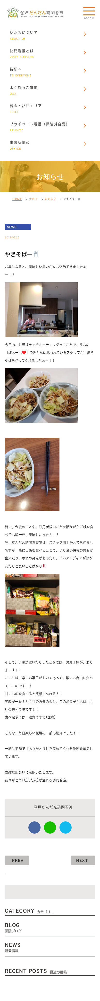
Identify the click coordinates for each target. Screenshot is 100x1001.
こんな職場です (26, 181)
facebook (34, 827)
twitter (65, 827)
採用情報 (20, 161)
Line (50, 827)
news (12, 226)
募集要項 (20, 191)
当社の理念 (22, 171)
